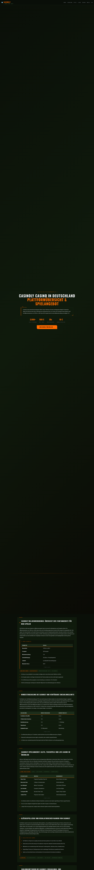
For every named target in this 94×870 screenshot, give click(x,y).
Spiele (75, 2)
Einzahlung (69, 2)
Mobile (88, 2)
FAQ (92, 2)
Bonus (65, 2)
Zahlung (84, 2)
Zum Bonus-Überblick (46, 327)
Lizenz (79, 2)
